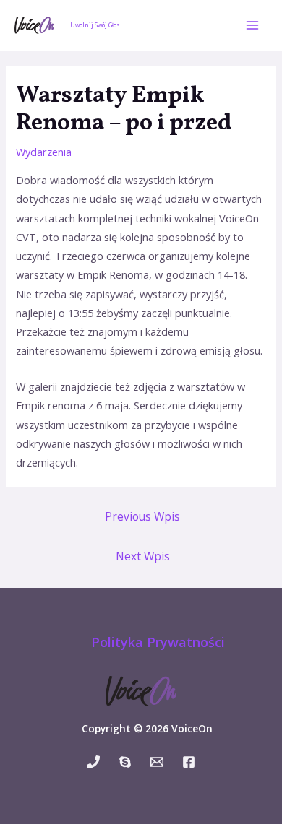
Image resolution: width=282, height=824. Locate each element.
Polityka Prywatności (158, 642)
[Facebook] (188, 761)
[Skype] (125, 761)
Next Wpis (143, 556)
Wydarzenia (44, 151)
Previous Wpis (142, 516)
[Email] (156, 761)
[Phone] (93, 761)
